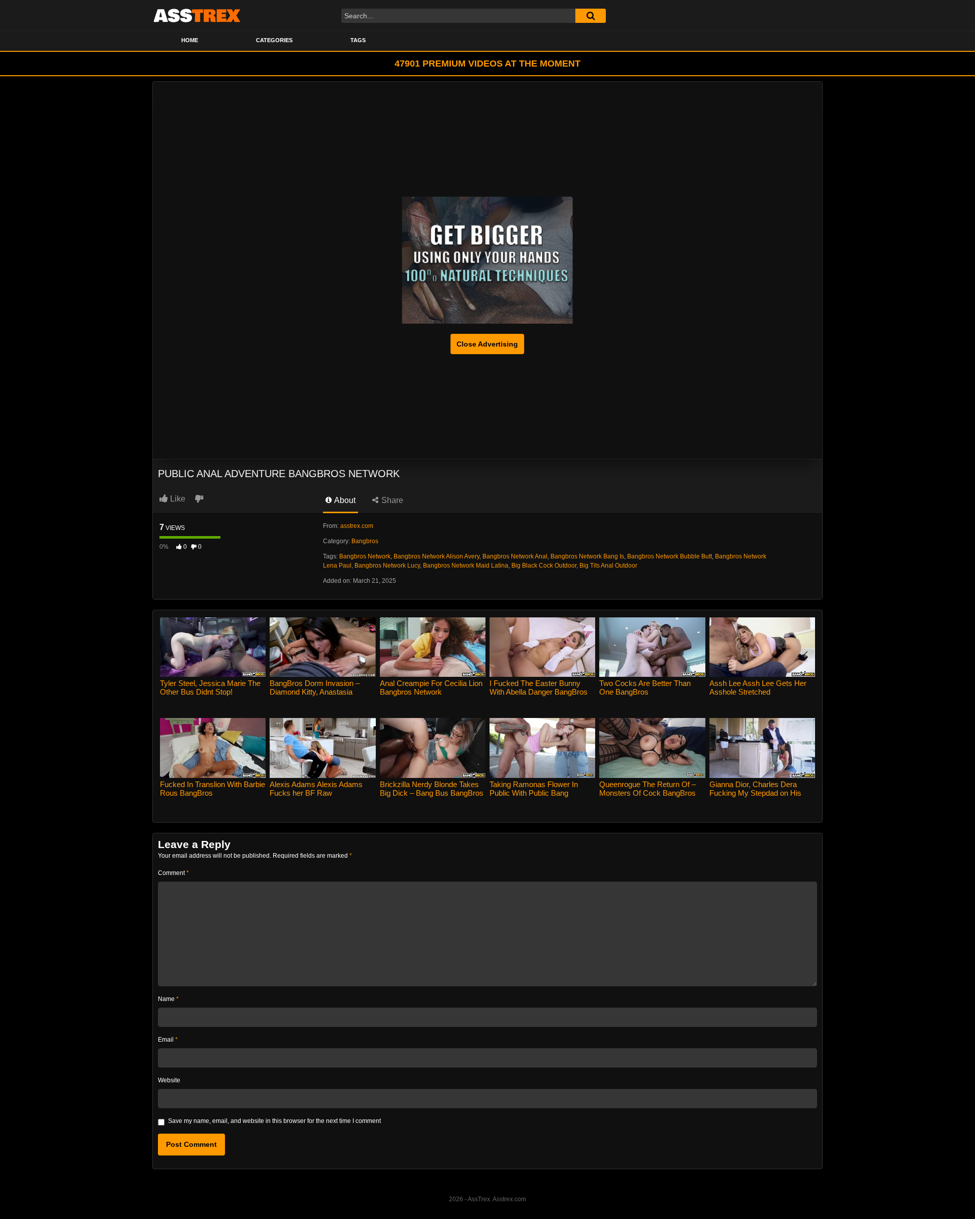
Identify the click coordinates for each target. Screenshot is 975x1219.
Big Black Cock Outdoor (543, 565)
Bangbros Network (365, 556)
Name (168, 999)
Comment (173, 873)
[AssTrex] (197, 15)
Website (169, 1080)
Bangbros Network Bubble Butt (669, 556)
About (344, 500)
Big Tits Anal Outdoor (608, 565)
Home (189, 40)
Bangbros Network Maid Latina (465, 565)
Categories (274, 40)
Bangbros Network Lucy (387, 565)
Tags (358, 40)
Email (168, 1039)
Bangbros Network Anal (514, 556)
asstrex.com (356, 525)
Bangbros (364, 541)
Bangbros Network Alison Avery (436, 556)
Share (391, 500)
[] (590, 16)
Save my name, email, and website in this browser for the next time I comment (274, 1120)
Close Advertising (487, 344)
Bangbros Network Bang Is (587, 556)
